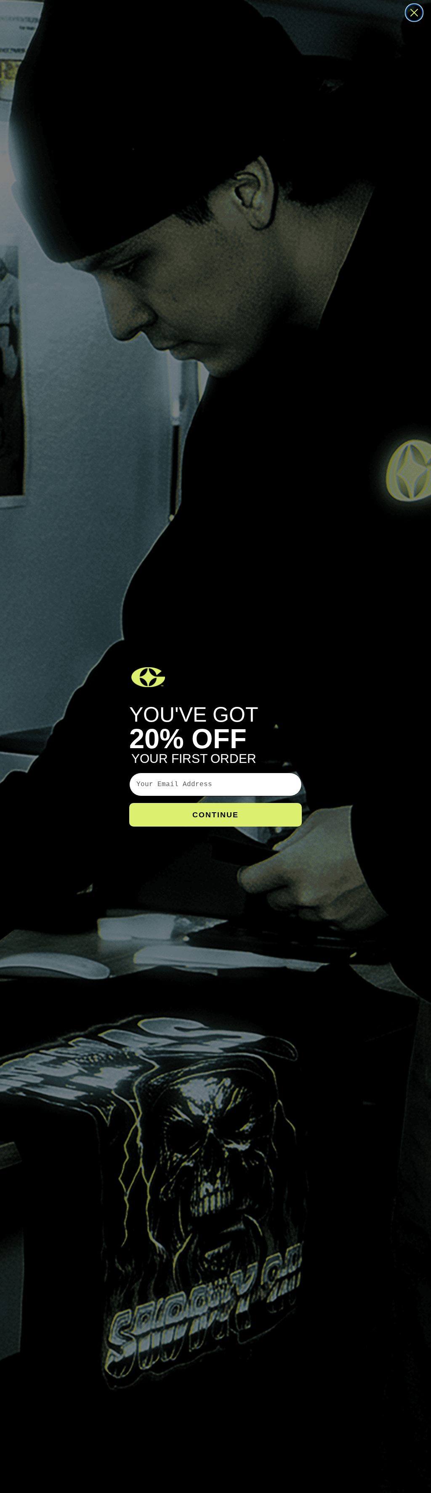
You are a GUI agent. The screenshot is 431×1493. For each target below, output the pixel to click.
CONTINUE (215, 815)
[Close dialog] (414, 12)
